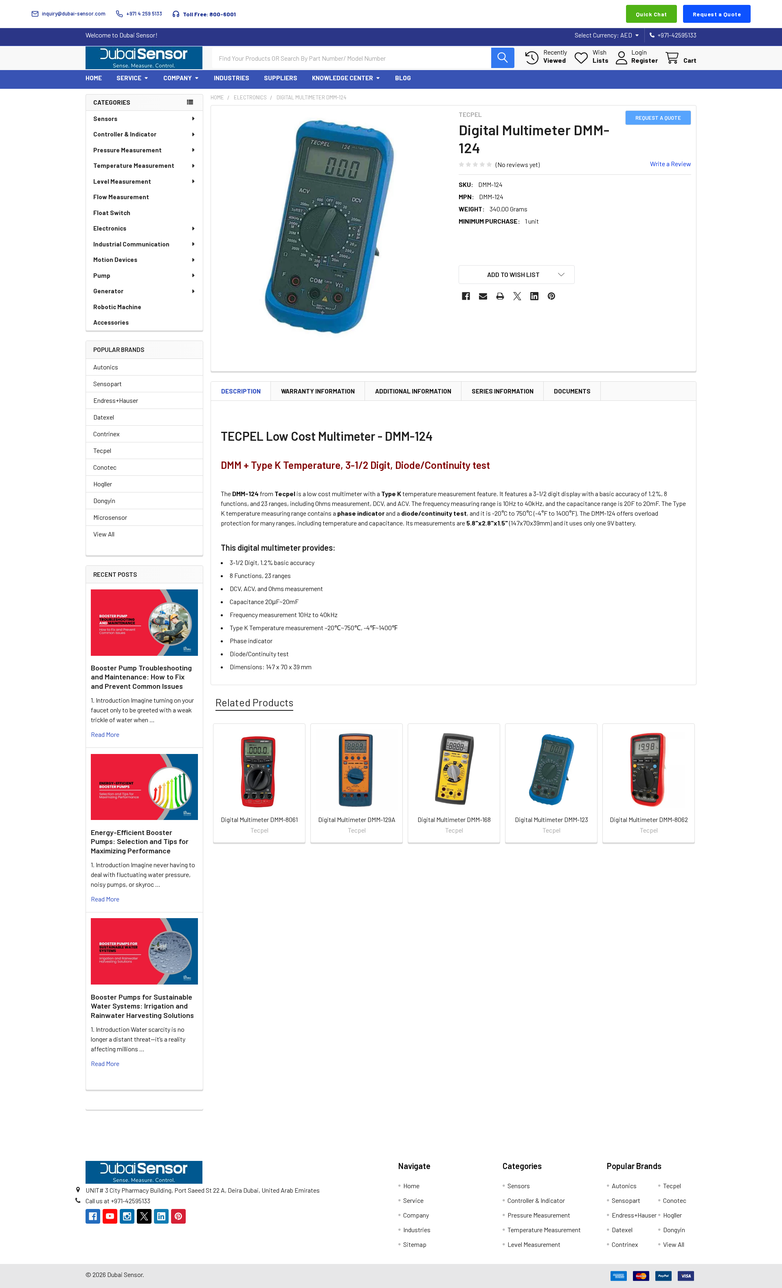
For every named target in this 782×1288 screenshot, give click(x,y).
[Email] (483, 296)
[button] (517, 274)
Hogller (102, 484)
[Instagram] (127, 1216)
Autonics (105, 367)
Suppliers (280, 77)
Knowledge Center (342, 77)
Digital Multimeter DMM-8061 (259, 819)
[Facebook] (466, 296)
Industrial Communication (131, 244)
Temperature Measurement (133, 165)
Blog (403, 77)
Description (241, 391)
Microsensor (110, 517)
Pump (101, 275)
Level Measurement (122, 181)
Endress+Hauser (115, 400)
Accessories (111, 322)
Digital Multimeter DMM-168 (454, 819)
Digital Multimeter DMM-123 (551, 819)
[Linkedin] (534, 296)
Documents (572, 391)
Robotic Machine (117, 306)
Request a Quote (717, 14)
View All (103, 534)
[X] (517, 296)
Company (177, 77)
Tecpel (102, 450)
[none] (332, 226)
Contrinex (106, 433)
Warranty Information (318, 391)
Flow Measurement (121, 196)
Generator (108, 291)
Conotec (104, 467)
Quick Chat (651, 14)
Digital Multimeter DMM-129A (356, 819)
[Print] (500, 296)
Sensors (105, 118)
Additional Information (413, 391)
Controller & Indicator (124, 134)
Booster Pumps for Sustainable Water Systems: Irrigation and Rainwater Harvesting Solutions (142, 1006)
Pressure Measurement (127, 150)
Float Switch (111, 212)
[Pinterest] (551, 296)
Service (128, 77)
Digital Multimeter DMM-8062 (649, 819)
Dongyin (104, 500)
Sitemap (414, 1244)
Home (94, 77)
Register (644, 60)
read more (105, 734)
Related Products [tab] (254, 702)
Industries (231, 77)
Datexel (103, 417)
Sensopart (107, 383)
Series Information (503, 391)
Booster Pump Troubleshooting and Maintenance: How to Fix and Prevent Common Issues (141, 676)
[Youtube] (110, 1216)
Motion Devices (115, 259)
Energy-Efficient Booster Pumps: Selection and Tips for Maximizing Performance (140, 841)
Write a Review (670, 163)
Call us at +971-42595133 (118, 1200)
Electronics (109, 228)
